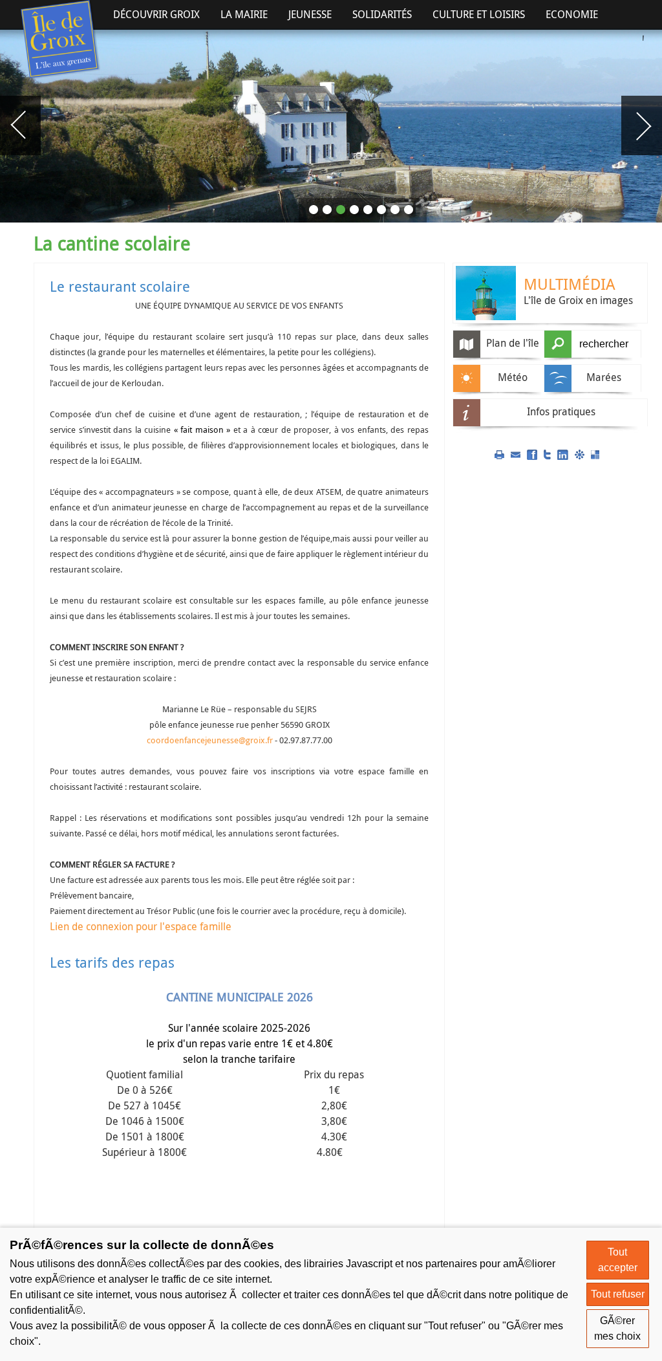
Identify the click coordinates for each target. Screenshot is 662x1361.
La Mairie (244, 14)
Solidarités (382, 14)
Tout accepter (617, 1260)
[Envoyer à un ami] (515, 453)
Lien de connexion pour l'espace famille (140, 926)
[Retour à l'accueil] (60, 40)
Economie (572, 14)
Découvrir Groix (156, 14)
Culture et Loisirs (478, 14)
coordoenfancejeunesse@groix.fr (210, 740)
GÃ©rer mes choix (617, 1328)
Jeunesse (310, 14)
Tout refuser (618, 1294)
